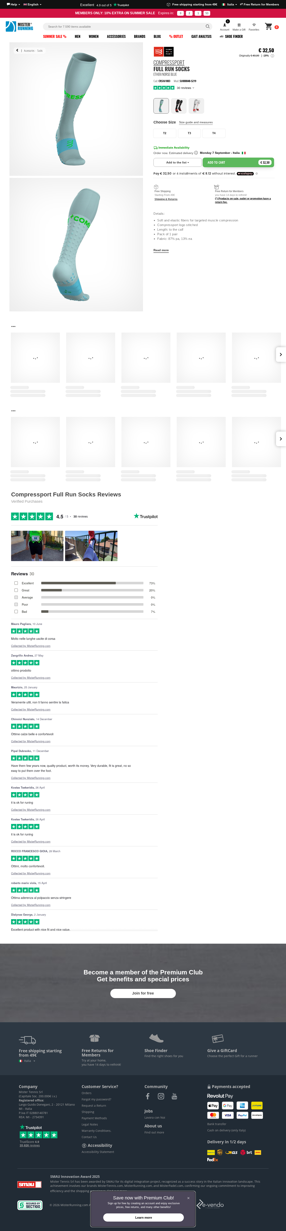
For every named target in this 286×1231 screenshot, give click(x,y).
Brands (139, 36)
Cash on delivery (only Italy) (226, 1130)
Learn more (143, 1217)
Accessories (116, 36)
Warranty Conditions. (96, 1131)
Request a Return (94, 1106)
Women (94, 36)
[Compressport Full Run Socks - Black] (178, 105)
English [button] (33, 4)
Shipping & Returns (166, 199)
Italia (28, 1061)
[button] (13, 4)
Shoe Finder (233, 36)
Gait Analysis (201, 36)
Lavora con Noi (154, 1117)
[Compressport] (163, 51)
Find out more (154, 1132)
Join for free (143, 993)
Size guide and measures (196, 122)
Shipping (88, 1112)
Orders (86, 1093)
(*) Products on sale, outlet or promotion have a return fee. (243, 200)
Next (281, 354)
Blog (157, 36)
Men (77, 36)
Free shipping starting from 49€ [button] (203, 4)
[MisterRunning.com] (23, 26)
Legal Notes (90, 1124)
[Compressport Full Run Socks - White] (196, 105)
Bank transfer (216, 1124)
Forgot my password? (96, 1099)
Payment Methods (94, 1118)
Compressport (168, 63)
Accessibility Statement (98, 1152)
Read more (161, 250)
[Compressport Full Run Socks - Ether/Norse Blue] (161, 105)
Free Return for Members (261, 4)
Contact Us (89, 1137)
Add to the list (184, 162)
